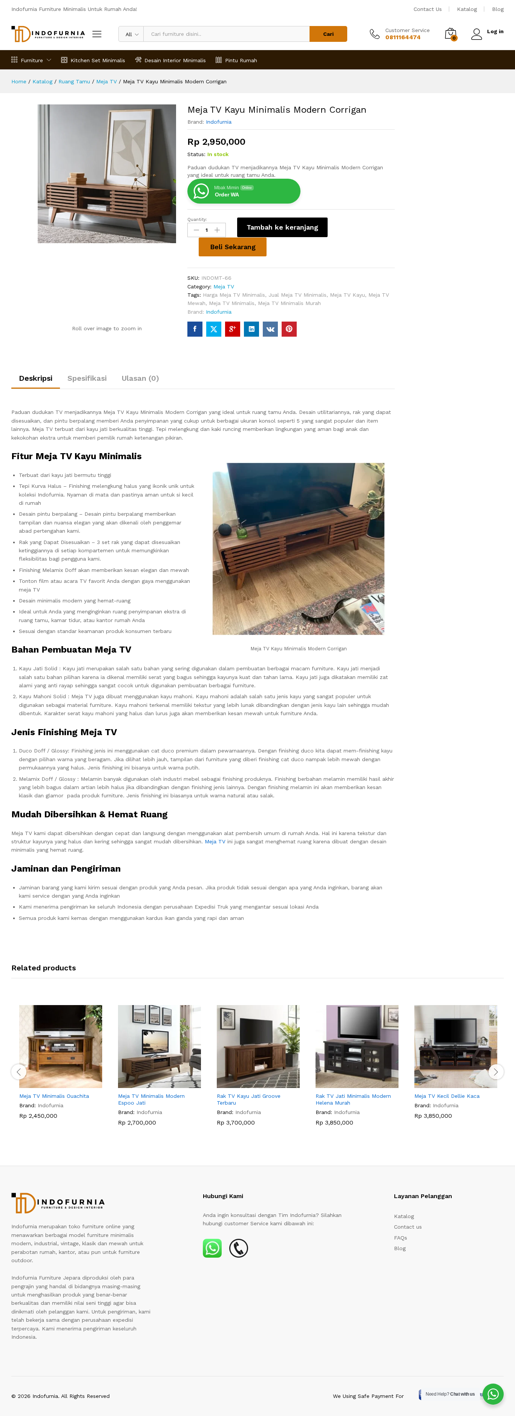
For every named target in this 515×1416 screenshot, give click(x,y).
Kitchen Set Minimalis (98, 60)
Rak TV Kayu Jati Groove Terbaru (248, 1099)
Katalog (467, 9)
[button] (52, 1083)
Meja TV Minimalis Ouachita (54, 1096)
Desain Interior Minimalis (175, 60)
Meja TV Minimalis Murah (289, 303)
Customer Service (407, 30)
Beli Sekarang (233, 247)
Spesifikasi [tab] (87, 378)
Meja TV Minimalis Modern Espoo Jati (151, 1099)
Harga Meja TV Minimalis (234, 295)
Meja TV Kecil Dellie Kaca (447, 1096)
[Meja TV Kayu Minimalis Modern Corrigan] (194, 329)
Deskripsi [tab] (35, 378)
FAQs (400, 1238)
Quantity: (197, 219)
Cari (328, 34)
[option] (60, 1067)
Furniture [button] (32, 60)
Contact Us (428, 9)
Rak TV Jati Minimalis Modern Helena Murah (353, 1099)
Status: (196, 154)
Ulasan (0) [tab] (140, 378)
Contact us (408, 1227)
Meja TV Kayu (347, 295)
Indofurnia (218, 122)
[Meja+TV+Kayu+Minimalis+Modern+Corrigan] (213, 329)
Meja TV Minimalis (231, 303)
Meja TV (223, 287)
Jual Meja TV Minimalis (297, 295)
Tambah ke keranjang (282, 227)
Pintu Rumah (241, 60)
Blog (498, 9)
